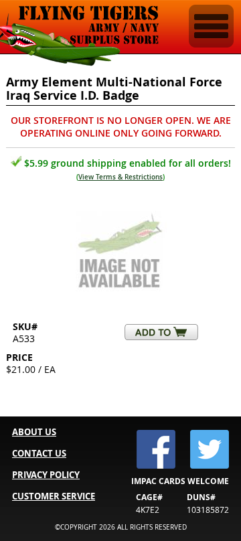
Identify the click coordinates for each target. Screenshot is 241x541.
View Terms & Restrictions (120, 177)
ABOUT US (34, 432)
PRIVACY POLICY (46, 475)
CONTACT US (39, 453)
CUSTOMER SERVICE (53, 496)
